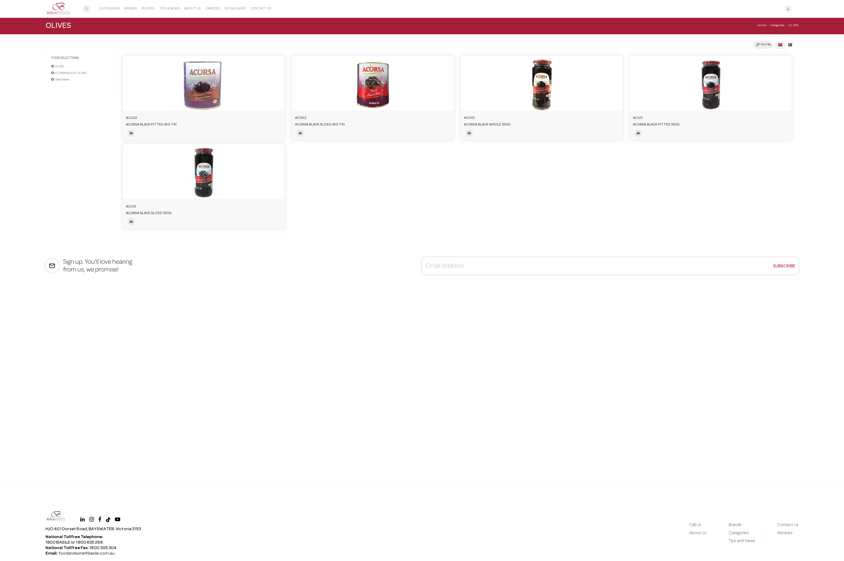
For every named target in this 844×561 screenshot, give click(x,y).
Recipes (148, 9)
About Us (192, 9)
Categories (109, 9)
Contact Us (260, 9)
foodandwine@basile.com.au (86, 554)
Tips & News (169, 9)
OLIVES (59, 66)
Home (762, 25)
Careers (212, 9)
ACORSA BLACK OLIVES (70, 73)
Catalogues (235, 9)
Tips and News (742, 541)
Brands (130, 9)
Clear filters (61, 79)
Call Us (695, 525)
